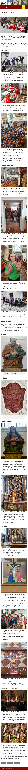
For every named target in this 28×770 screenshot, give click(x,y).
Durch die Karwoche (13, 37)
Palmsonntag (17, 762)
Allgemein (3, 34)
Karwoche (4, 762)
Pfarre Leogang (4, 7)
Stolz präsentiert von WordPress (6, 768)
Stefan (10, 39)
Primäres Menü (26, 7)
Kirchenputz (10, 762)
